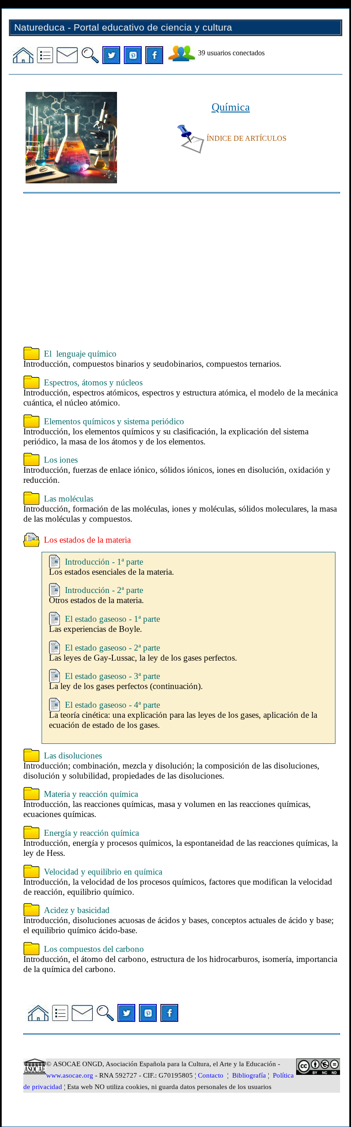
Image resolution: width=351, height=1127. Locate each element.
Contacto (210, 1075)
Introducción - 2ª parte (104, 590)
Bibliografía (249, 1075)
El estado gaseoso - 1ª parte (112, 619)
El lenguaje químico (80, 353)
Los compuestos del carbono (94, 949)
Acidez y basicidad (77, 910)
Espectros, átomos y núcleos (93, 382)
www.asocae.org (69, 1075)
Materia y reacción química (91, 794)
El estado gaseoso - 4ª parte (112, 705)
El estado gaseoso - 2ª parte (112, 647)
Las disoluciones (73, 755)
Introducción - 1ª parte (104, 561)
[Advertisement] (181, 271)
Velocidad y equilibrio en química (103, 871)
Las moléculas (68, 498)
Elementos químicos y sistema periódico (114, 421)
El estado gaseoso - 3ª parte (112, 676)
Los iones (61, 460)
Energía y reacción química (91, 833)
